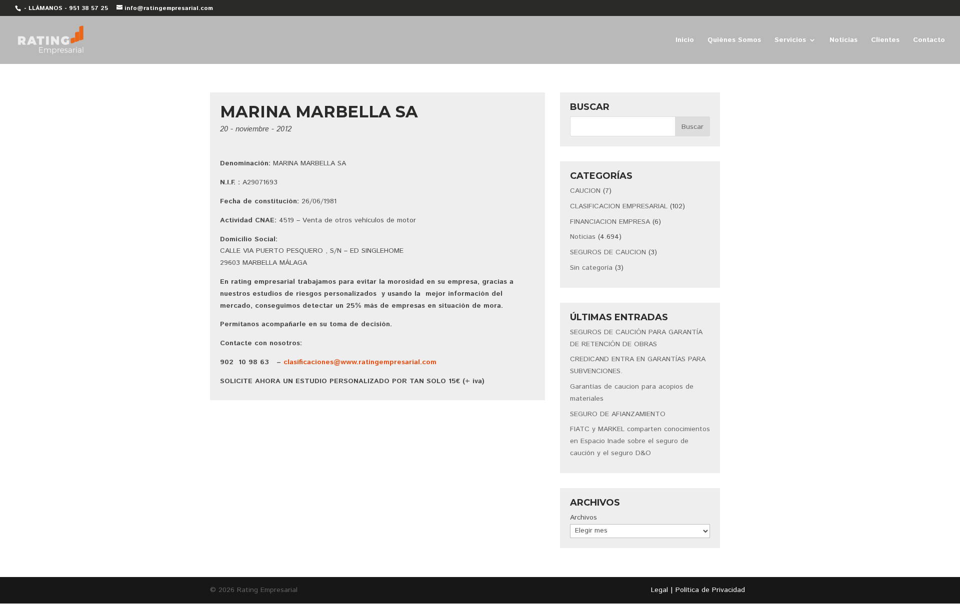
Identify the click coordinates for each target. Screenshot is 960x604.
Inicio (685, 40)
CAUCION (585, 191)
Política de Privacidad (710, 590)
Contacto (929, 40)
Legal (659, 590)
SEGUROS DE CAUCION (608, 252)
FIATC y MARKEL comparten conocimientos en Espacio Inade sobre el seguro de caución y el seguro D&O (640, 441)
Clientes (885, 40)
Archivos (583, 518)
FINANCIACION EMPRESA (610, 222)
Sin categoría (591, 268)
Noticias (844, 40)
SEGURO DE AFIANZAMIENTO (618, 414)
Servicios (790, 40)
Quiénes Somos (734, 40)
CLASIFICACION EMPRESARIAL (619, 206)
